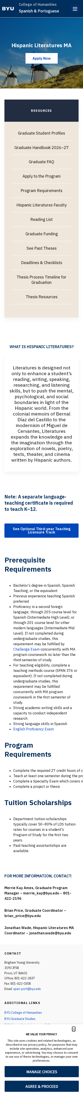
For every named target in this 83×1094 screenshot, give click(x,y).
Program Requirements (41, 190)
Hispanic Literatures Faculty (41, 205)
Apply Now (42, 58)
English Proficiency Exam (33, 729)
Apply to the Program (42, 176)
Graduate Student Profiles (41, 133)
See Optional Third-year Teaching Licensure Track (41, 530)
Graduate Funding (41, 233)
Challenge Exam (26, 649)
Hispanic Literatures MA (41, 45)
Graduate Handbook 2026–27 (41, 147)
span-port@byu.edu (27, 989)
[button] (73, 1029)
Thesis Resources (42, 296)
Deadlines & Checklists (41, 262)
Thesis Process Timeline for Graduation (41, 279)
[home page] (8, 8)
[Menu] (75, 8)
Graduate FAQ (41, 161)
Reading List (41, 219)
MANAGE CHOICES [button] (41, 1071)
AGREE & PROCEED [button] (41, 1086)
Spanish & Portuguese (39, 11)
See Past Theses (42, 248)
